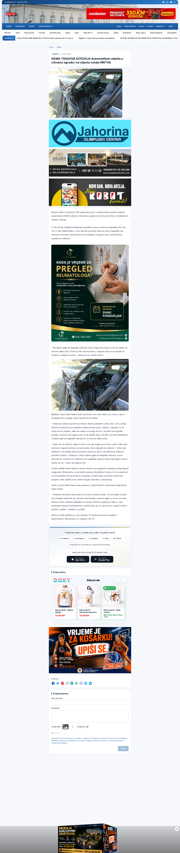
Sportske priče (55, 33)
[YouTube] (171, 2)
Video (76, 33)
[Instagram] (167, 2)
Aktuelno (20, 26)
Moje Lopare (141, 33)
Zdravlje (42, 33)
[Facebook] (163, 2)
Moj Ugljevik (172, 33)
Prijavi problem (129, 26)
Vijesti (67, 33)
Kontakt (150, 26)
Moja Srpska (29, 33)
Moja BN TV (88, 33)
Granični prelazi (103, 33)
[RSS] (175, 2)
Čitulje (116, 33)
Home (8, 26)
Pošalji (123, 749)
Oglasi (119, 26)
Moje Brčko (127, 33)
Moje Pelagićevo (156, 33)
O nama (141, 26)
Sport (32, 26)
